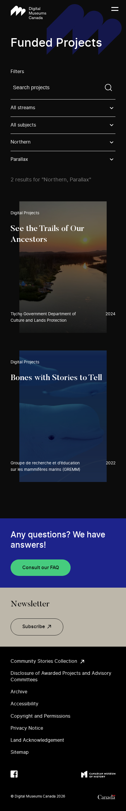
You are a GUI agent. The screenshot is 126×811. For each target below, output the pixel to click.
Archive (19, 691)
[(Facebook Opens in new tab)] (14, 774)
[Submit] (108, 87)
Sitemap (20, 752)
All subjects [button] (23, 125)
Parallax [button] (19, 159)
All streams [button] (23, 107)
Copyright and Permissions (40, 716)
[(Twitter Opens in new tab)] (25, 774)
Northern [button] (20, 142)
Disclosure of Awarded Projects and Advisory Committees (61, 676)
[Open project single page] (63, 267)
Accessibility (24, 704)
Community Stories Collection (44, 661)
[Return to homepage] (28, 12)
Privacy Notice (27, 728)
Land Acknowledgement (37, 740)
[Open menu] (115, 13)
